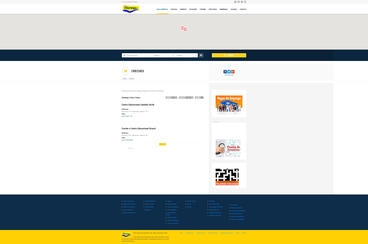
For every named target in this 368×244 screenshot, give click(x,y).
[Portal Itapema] (131, 9)
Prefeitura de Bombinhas (237, 216)
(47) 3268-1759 (127, 116)
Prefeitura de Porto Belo (215, 212)
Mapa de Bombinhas (236, 213)
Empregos (148, 210)
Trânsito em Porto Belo (215, 215)
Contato (243, 9)
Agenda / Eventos (191, 201)
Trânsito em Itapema (172, 223)
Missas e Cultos (149, 204)
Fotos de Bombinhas (236, 208)
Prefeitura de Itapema (173, 220)
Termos (237, 233)
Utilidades (193, 9)
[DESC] (202, 97)
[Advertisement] (162, 154)
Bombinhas (224, 9)
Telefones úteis (149, 207)
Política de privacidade (227, 233)
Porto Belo (213, 9)
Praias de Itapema (172, 210)
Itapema (203, 9)
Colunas (234, 9)
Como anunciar (190, 233)
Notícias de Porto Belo (129, 207)
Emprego (183, 9)
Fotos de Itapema (172, 204)
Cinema (189, 204)
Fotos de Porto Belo (214, 204)
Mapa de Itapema (171, 217)
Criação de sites (200, 233)
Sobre (181, 233)
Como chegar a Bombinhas (238, 210)
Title (188, 97)
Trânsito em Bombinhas (237, 219)
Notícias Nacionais (128, 210)
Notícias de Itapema (128, 201)
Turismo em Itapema (172, 207)
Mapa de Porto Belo (214, 210)
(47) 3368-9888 (127, 140)
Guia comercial (162, 9)
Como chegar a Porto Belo (216, 207)
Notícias (174, 9)
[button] (185, 29)
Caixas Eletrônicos (150, 201)
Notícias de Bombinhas (129, 204)
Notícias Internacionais (129, 212)
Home (124, 78)
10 (173, 97)
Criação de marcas (213, 233)
